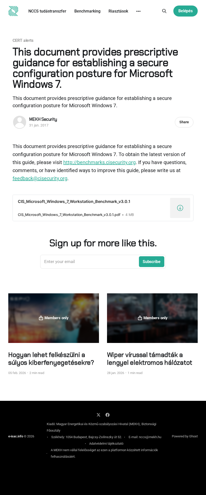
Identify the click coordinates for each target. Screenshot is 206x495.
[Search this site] (164, 11)
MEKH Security (43, 119)
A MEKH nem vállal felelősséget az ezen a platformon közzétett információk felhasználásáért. (104, 453)
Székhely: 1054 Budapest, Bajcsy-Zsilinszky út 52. (86, 437)
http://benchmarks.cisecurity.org (99, 162)
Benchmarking (87, 11)
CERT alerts (23, 40)
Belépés (185, 11)
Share (184, 122)
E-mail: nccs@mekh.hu (145, 437)
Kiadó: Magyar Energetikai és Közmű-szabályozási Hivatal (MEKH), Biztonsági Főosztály (101, 427)
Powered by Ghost (185, 436)
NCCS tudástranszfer (47, 11)
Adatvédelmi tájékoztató (106, 443)
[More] (138, 11)
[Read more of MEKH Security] (20, 122)
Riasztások (118, 11)
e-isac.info (15, 436)
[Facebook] (108, 415)
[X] (98, 415)
